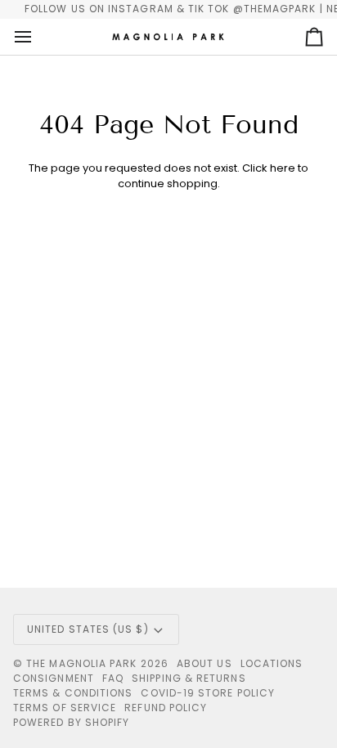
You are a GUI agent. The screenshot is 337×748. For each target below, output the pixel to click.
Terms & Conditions (73, 693)
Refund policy (165, 707)
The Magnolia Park (81, 663)
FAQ (113, 678)
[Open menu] (37, 37)
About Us (204, 663)
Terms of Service (64, 707)
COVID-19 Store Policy (208, 693)
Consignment (53, 678)
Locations (271, 663)
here (282, 168)
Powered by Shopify (71, 722)
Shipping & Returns (188, 678)
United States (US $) (88, 629)
